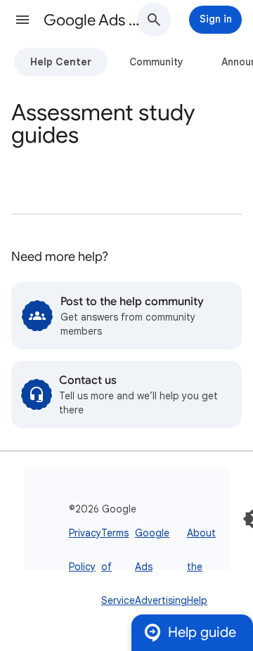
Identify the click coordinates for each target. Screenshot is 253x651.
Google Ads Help (96, 20)
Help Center (60, 62)
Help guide (202, 632)
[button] (22, 20)
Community (156, 62)
